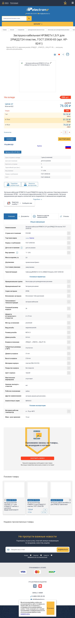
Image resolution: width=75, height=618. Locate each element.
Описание (11, 216)
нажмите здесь (25, 614)
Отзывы (66, 216)
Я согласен (50, 608)
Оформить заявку (37, 458)
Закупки (35, 555)
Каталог (37, 24)
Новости (46, 555)
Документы (25, 216)
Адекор (39, 146)
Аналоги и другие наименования (43, 216)
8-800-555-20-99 (32, 13)
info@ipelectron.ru (44, 13)
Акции (26, 555)
